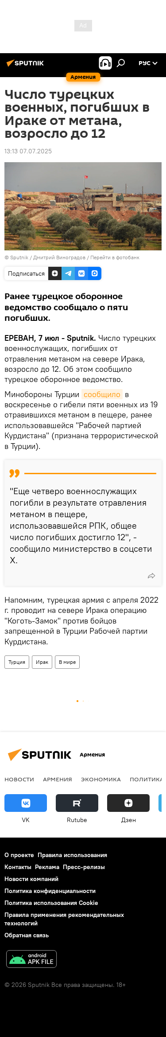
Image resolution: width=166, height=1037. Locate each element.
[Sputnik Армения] (26, 66)
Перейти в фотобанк (114, 257)
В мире (67, 662)
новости (19, 779)
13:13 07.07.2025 (28, 151)
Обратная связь (26, 935)
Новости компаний (31, 879)
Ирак (42, 662)
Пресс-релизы (84, 867)
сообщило (102, 394)
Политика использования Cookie (51, 903)
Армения (57, 779)
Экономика (101, 779)
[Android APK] (31, 960)
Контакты (17, 867)
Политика (147, 779)
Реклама (47, 867)
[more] (151, 576)
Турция (16, 662)
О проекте (19, 855)
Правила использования (72, 855)
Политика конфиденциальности (50, 891)
